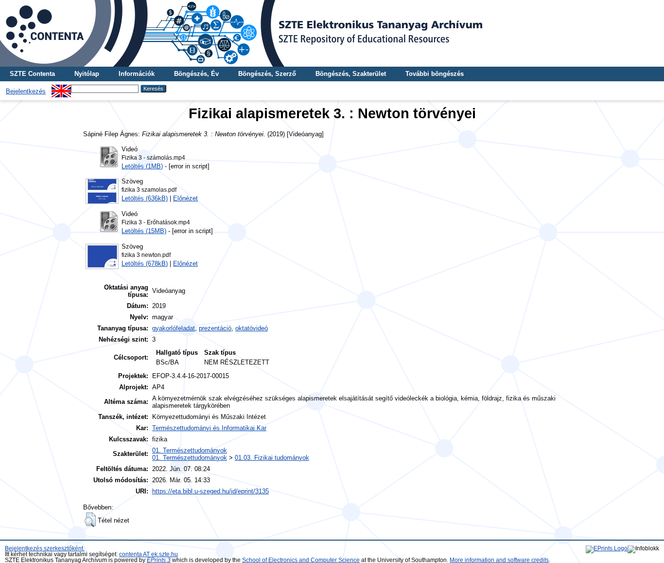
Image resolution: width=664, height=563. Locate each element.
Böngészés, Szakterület (350, 73)
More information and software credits (499, 560)
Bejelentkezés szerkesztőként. (45, 548)
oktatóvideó (251, 328)
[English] (61, 88)
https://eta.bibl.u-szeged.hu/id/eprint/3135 (210, 491)
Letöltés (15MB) (144, 231)
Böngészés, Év (196, 73)
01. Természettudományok (189, 450)
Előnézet (185, 198)
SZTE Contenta (32, 73)
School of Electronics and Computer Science (301, 560)
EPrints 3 (159, 560)
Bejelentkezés (26, 91)
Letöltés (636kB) (145, 198)
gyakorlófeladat (173, 328)
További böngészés (434, 73)
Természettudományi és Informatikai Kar (209, 428)
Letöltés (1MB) (142, 166)
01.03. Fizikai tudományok (272, 457)
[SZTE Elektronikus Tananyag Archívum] (332, 33)
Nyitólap (86, 73)
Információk (137, 73)
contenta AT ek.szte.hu (148, 554)
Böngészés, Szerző (267, 73)
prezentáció (215, 328)
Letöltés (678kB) (145, 263)
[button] (90, 519)
